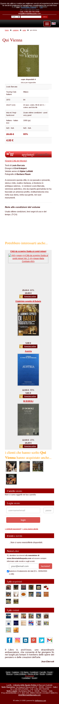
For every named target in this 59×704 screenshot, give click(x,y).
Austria (28, 351)
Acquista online (30, 296)
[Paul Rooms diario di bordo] (8, 630)
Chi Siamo (24, 672)
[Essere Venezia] (23, 587)
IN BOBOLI (28, 401)
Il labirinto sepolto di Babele (28, 301)
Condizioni (34, 672)
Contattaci (26, 678)
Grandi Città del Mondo (16, 161)
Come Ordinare (20, 674)
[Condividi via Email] (49, 640)
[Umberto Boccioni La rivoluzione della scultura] (8, 594)
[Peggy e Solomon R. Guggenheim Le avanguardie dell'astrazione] (46, 623)
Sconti (34, 678)
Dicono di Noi (33, 674)
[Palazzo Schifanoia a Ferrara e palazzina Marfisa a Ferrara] (23, 616)
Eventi (49, 672)
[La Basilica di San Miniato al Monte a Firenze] (38, 594)
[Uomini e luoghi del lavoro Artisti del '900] (16, 616)
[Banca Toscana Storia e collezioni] (31, 587)
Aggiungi (35, 154)
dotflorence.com (40, 700)
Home (8, 672)
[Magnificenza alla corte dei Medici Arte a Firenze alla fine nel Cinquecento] (8, 601)
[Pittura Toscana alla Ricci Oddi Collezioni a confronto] (16, 601)
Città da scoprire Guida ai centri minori (28, 251)
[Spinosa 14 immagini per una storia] (16, 623)
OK (41, 7)
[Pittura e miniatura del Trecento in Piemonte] (11, 466)
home (7, 30)
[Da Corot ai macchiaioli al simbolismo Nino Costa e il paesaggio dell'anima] (31, 616)
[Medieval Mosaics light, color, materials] (31, 594)
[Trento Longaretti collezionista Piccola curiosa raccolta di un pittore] (38, 616)
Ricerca (9, 674)
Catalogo (15, 672)
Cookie (49, 674)
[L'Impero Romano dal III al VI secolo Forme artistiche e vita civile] (37, 466)
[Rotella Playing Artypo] (31, 623)
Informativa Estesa (28, 7)
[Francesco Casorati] (8, 623)
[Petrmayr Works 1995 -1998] (23, 623)
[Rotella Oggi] (38, 623)
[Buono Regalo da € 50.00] (46, 587)
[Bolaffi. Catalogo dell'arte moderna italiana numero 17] (46, 616)
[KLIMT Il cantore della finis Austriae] (24, 466)
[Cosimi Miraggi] (16, 630)
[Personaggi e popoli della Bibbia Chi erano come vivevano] (11, 479)
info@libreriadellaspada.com (29, 695)
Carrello (43, 672)
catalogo (16, 30)
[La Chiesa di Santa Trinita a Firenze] (8, 587)
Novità (42, 674)
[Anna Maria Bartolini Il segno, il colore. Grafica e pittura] (8, 616)
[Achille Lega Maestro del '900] (38, 587)
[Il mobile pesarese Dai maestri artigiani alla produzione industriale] (23, 594)
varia (24, 30)
